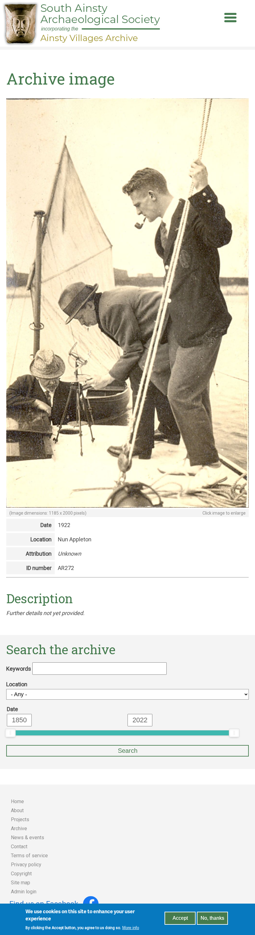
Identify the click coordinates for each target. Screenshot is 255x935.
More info (130, 927)
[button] (127, 505)
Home (17, 801)
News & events (27, 837)
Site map (20, 883)
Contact (19, 846)
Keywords (18, 668)
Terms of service (29, 856)
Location (16, 684)
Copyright (21, 874)
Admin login (23, 892)
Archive (19, 828)
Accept (180, 918)
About (17, 810)
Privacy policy (26, 865)
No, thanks (212, 918)
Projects (20, 819)
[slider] (10, 733)
